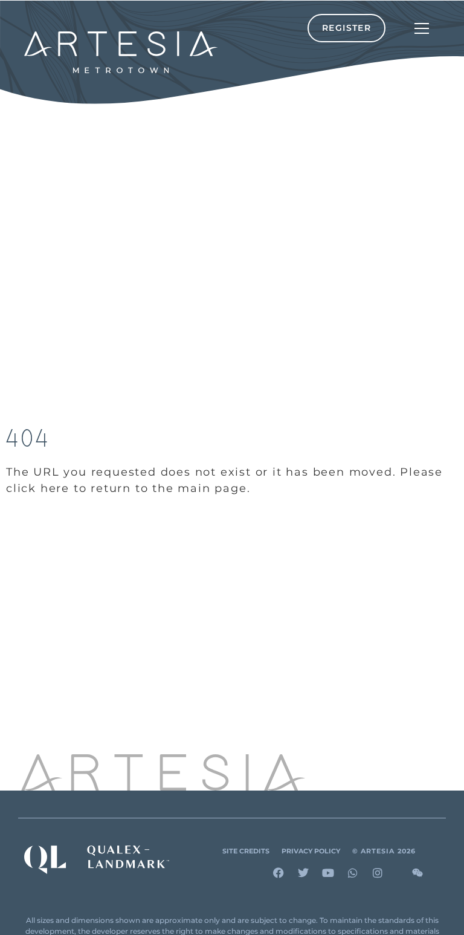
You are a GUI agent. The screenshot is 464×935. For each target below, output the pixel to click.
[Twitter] (303, 873)
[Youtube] (328, 873)
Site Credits (245, 851)
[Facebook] (278, 873)
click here (37, 488)
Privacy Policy (311, 851)
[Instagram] (377, 873)
